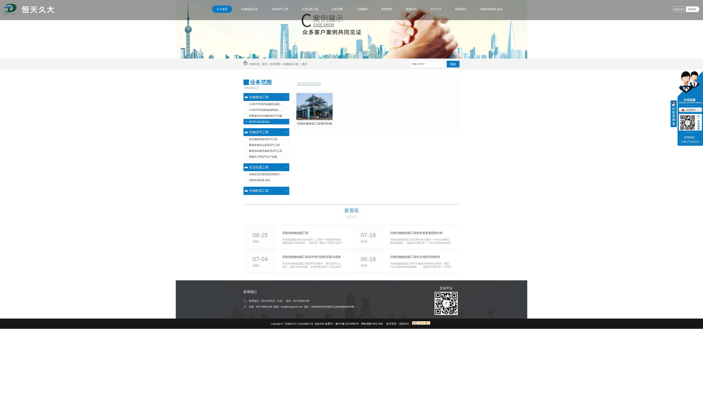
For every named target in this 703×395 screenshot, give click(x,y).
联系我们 (460, 9)
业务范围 (337, 9)
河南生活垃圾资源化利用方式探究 (268, 174)
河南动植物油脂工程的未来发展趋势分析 (416, 232)
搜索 (453, 64)
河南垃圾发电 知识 (491, 9)
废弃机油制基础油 (259, 121)
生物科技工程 (259, 191)
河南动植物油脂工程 (295, 232)
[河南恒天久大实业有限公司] (28, 14)
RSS (375, 323)
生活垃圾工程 (310, 9)
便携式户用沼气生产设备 (263, 156)
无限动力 (404, 323)
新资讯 (351, 210)
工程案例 (361, 9)
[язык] (692, 9)
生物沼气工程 (279, 9)
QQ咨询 (690, 109)
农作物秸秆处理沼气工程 (263, 139)
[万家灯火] (421, 323)
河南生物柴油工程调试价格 (314, 123)
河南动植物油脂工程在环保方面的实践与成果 (311, 256)
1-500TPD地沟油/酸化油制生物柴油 (269, 104)
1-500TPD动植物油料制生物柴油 (268, 109)
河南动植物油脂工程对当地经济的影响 (415, 256)
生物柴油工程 (249, 9)
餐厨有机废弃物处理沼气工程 (265, 150)
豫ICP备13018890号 (347, 323)
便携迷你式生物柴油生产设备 (265, 115)
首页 (264, 64)
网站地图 (366, 323)
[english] (679, 9)
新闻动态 (411, 9)
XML (381, 323)
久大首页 (222, 9)
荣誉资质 (386, 9)
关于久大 (436, 9)
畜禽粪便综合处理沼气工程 (264, 145)
